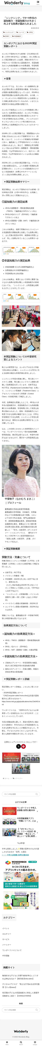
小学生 (31, 32)
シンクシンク (9, 32)
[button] (36, 794)
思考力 (7, 36)
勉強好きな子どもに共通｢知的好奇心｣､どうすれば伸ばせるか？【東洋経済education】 (20, 977)
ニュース (21, 32)
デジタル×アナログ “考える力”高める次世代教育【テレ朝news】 (21, 985)
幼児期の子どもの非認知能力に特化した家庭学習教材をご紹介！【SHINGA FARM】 (20, 994)
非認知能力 (17, 36)
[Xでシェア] (18, 746)
